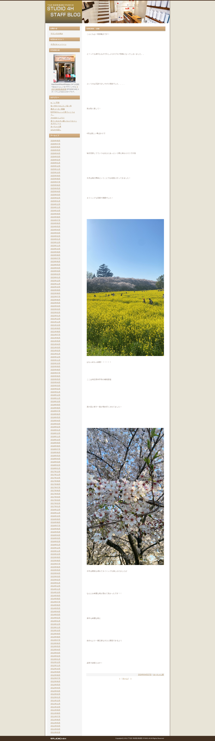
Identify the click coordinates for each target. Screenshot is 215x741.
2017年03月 (55, 500)
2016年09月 (55, 519)
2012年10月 (55, 669)
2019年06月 (55, 414)
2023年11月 (55, 246)
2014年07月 (55, 602)
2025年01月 (55, 201)
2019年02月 (55, 427)
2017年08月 (55, 484)
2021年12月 (55, 319)
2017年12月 (55, 472)
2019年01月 (55, 430)
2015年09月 (55, 557)
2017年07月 (55, 487)
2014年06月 (55, 605)
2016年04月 (55, 535)
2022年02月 (55, 312)
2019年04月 (55, 421)
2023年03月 (55, 271)
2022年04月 (55, 306)
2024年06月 (55, 223)
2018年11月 (55, 437)
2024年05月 (55, 226)
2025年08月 (55, 179)
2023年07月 (55, 258)
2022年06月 (55, 300)
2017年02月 (55, 503)
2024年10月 (55, 211)
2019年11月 (55, 398)
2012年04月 (55, 688)
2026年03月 (55, 157)
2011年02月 (55, 732)
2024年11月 (55, 207)
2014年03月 (55, 615)
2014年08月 (55, 599)
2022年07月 (55, 297)
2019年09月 (55, 405)
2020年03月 (55, 386)
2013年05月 (55, 646)
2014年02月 (55, 618)
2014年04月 (55, 612)
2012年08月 (55, 675)
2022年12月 (55, 281)
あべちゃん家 (158, 675)
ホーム (125, 679)
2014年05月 (55, 608)
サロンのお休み (57, 34)
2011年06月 (55, 720)
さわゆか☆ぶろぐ (58, 118)
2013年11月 (55, 627)
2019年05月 (55, 417)
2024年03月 (55, 233)
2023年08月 (55, 255)
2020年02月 (55, 389)
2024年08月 (55, 217)
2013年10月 (55, 630)
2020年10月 (55, 363)
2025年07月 (55, 182)
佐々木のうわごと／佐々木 (61, 106)
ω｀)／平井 (55, 103)
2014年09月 (55, 596)
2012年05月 (55, 685)
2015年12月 (55, 548)
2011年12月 (55, 701)
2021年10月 (55, 325)
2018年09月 (55, 443)
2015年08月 (55, 561)
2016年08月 (55, 522)
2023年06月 (55, 262)
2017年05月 (55, 494)
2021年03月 (55, 347)
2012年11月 (55, 666)
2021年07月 (55, 335)
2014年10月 (55, 592)
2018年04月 (55, 459)
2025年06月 (55, 185)
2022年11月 (55, 284)
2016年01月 (55, 545)
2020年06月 (55, 376)
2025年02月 (55, 198)
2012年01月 (55, 697)
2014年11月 (55, 589)
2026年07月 (55, 144)
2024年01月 (55, 239)
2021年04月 (55, 344)
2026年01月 (55, 163)
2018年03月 (55, 462)
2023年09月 (55, 252)
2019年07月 (55, 411)
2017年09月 (55, 481)
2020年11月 (55, 360)
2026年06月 (55, 147)
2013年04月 (55, 650)
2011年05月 (55, 723)
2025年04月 (55, 191)
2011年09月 (55, 710)
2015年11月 (55, 551)
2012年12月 (55, 662)
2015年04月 (55, 573)
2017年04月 (55, 497)
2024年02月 (55, 236)
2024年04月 (55, 230)
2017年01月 (55, 506)
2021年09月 (55, 328)
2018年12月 (55, 433)
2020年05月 (55, 379)
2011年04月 (55, 726)
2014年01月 (55, 621)
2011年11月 (55, 704)
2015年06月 (55, 567)
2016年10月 (55, 516)
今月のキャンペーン (58, 44)
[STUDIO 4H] (58, 739)
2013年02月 (55, 656)
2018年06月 (55, 452)
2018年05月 (55, 456)
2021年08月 (55, 332)
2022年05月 (55, 303)
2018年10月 (55, 440)
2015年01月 (55, 583)
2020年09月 (55, 366)
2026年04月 (55, 153)
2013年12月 (55, 624)
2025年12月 (55, 166)
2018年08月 (55, 446)
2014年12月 (55, 586)
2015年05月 (55, 570)
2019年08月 (55, 408)
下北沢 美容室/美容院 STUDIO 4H (60, 5)
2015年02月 (55, 580)
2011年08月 (55, 713)
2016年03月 (55, 538)
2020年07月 (55, 373)
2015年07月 (55, 564)
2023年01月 (55, 277)
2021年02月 (55, 351)
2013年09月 (55, 634)
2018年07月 (55, 449)
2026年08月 (55, 141)
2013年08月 (55, 637)
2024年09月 (55, 214)
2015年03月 (55, 576)
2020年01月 (55, 392)
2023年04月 (55, 268)
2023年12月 (55, 242)
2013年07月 (55, 640)
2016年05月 (55, 532)
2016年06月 (55, 529)
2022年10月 (55, 287)
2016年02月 (55, 541)
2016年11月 (55, 513)
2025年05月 (55, 188)
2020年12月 (55, 357)
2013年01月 (55, 659)
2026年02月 (55, 160)
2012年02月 (55, 694)
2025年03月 (55, 195)
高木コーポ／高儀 (58, 109)
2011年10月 (55, 707)
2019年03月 (55, 424)
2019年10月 (55, 401)
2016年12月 (55, 510)
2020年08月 (55, 370)
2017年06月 (55, 491)
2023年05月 (55, 265)
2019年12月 (55, 395)
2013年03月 (55, 653)
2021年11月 (55, 322)
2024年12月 (55, 204)
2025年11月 (55, 169)
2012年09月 (55, 672)
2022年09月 (55, 290)
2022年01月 (55, 316)
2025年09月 (55, 176)
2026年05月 (55, 150)
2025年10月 (55, 172)
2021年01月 (55, 354)
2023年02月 (55, 274)
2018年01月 (55, 468)
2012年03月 (55, 691)
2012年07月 (55, 678)
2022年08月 (55, 293)
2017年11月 (55, 475)
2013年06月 (55, 643)
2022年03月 (55, 309)
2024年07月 (55, 220)
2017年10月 (55, 478)
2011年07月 (55, 716)
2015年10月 (55, 554)
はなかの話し (56, 130)
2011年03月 (55, 729)
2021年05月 (55, 341)
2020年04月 (55, 382)
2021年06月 (55, 338)
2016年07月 (55, 526)
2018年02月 (55, 465)
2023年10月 (55, 249)
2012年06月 (55, 681)
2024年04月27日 (145, 675)
